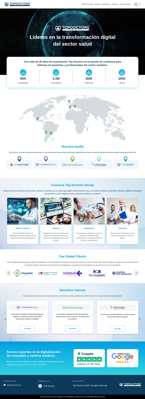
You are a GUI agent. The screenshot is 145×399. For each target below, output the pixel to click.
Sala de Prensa (125, 4)
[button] (8, 273)
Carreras (115, 4)
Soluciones (106, 4)
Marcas (97, 4)
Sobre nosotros (87, 4)
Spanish (137, 4)
